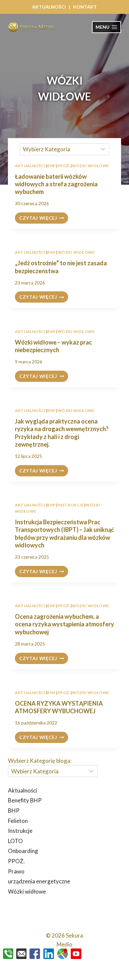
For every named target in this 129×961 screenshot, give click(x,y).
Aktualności (30, 252)
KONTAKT (85, 7)
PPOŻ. (64, 605)
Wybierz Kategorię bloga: (39, 760)
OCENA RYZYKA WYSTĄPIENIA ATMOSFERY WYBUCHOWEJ (59, 707)
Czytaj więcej (43, 218)
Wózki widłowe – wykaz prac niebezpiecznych (53, 346)
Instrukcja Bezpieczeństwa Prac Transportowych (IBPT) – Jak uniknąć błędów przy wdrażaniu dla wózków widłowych (64, 533)
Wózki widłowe (76, 252)
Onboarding (23, 850)
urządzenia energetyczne (39, 881)
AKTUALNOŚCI (49, 7)
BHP (51, 252)
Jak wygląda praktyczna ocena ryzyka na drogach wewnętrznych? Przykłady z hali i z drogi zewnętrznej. (61, 433)
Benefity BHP (25, 800)
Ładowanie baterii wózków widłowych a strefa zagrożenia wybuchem (56, 184)
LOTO (15, 840)
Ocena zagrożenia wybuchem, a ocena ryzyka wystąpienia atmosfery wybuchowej (64, 624)
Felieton (18, 820)
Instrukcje (71, 504)
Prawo (16, 871)
